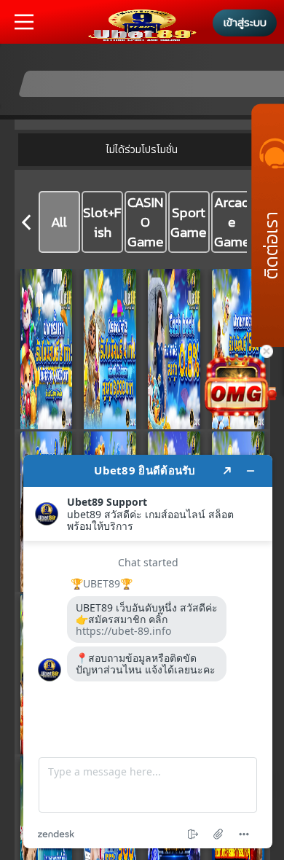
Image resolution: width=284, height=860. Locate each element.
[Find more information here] (148, 651)
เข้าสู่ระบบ (245, 22)
